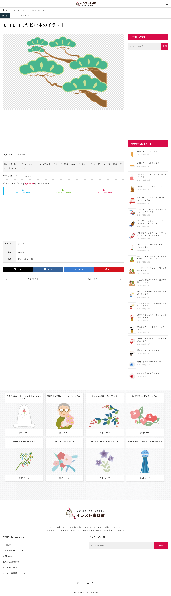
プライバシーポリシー (13, 550)
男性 (59, 413)
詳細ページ (24, 433)
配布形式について (11, 562)
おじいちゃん (67, 413)
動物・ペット (22, 413)
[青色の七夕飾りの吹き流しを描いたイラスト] (145, 465)
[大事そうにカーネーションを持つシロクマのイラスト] (24, 421)
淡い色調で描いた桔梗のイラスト (104, 441)
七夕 (26, 459)
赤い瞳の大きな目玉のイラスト (150, 373)
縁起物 (21, 252)
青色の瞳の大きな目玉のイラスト (151, 362)
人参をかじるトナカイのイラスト (151, 186)
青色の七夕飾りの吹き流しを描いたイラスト (145, 443)
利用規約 (29, 183)
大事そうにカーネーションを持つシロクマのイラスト (24, 397)
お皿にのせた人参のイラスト (149, 163)
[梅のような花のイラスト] (64, 465)
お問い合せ (8, 556)
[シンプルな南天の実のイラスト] (105, 420)
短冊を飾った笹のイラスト (24, 441)
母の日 (31, 413)
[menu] (167, 3)
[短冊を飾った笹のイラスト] (24, 465)
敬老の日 (77, 413)
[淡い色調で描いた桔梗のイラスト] (105, 465)
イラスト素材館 (91, 593)
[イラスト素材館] (85, 3)
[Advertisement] (63, 131)
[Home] (3, 10)
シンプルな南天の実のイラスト (105, 396)
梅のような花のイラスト (65, 441)
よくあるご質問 (10, 567)
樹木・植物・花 (25, 259)
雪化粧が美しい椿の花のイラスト (145, 396)
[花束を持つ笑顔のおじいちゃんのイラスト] (64, 421)
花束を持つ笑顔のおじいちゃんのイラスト (64, 396)
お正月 (4, 16)
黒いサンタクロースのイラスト (150, 350)
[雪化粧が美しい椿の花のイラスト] (145, 420)
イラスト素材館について (14, 573)
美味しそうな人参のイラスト (149, 151)
